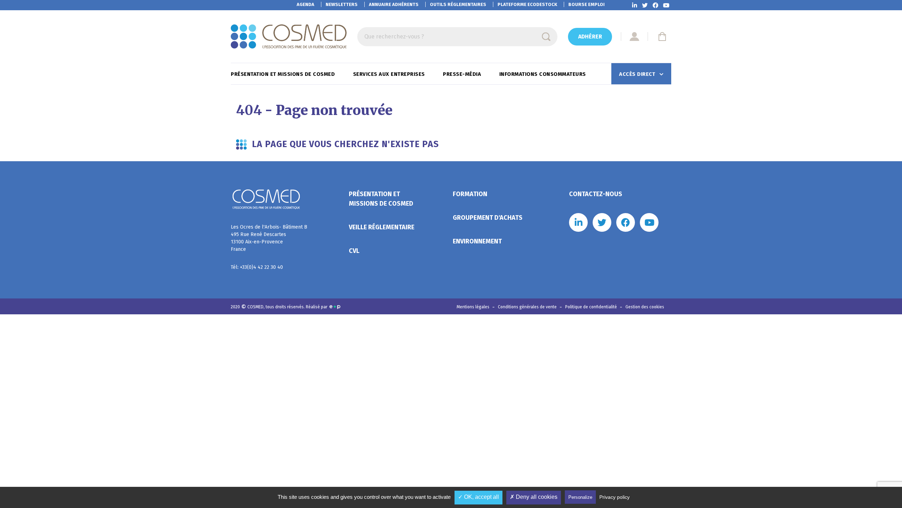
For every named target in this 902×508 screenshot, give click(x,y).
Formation (470, 194)
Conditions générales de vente (528, 306)
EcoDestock (527, 4)
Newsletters (342, 4)
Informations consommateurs (543, 74)
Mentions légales (473, 306)
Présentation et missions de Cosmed (283, 74)
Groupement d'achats (488, 218)
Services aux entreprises (390, 74)
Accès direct (638, 74)
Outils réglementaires (458, 4)
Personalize (580, 497)
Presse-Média (463, 74)
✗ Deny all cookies (533, 497)
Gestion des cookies (644, 306)
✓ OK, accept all (478, 497)
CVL (354, 251)
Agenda (305, 4)
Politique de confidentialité (591, 306)
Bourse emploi (586, 4)
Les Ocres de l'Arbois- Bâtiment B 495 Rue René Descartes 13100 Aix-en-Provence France (269, 238)
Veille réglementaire (381, 227)
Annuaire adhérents (394, 4)
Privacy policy (614, 497)
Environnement (477, 241)
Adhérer (590, 36)
